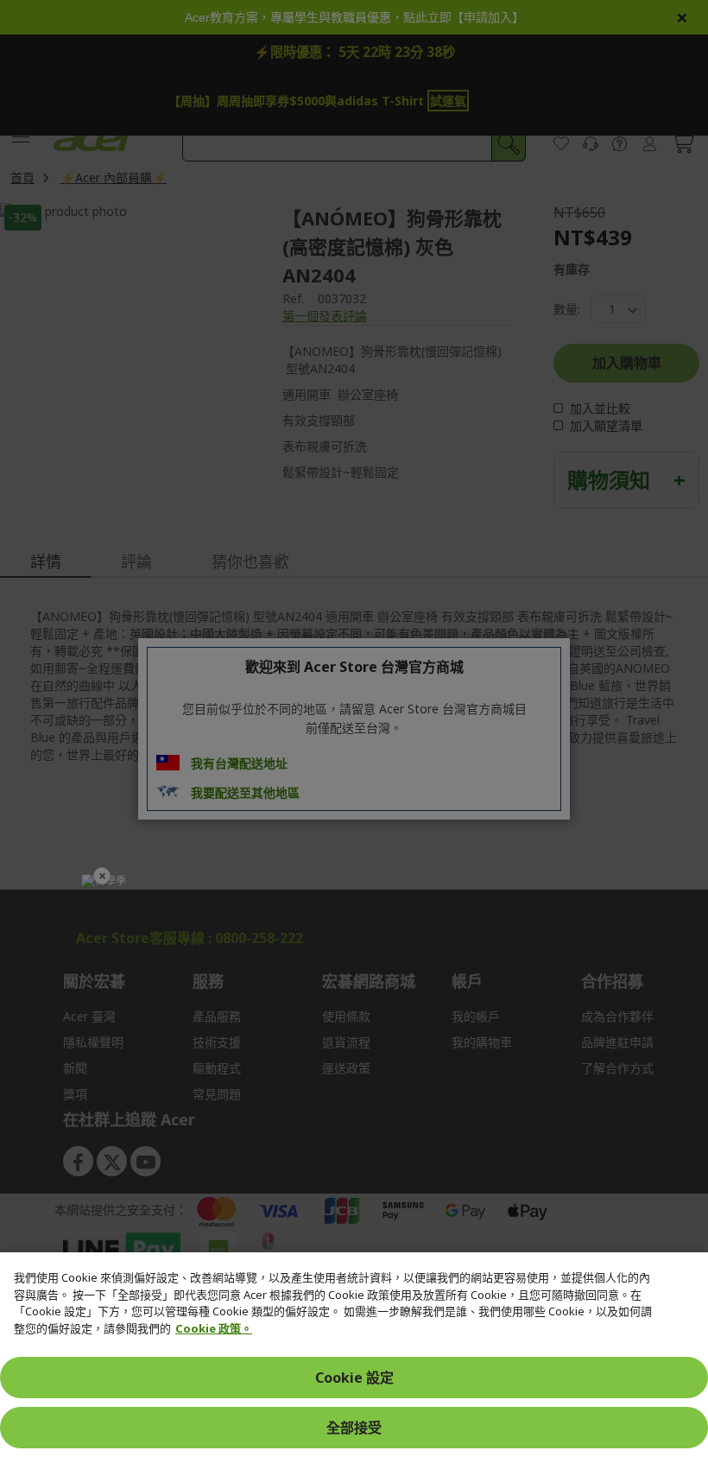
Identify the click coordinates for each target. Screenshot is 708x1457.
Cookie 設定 (354, 1377)
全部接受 (354, 1427)
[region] (354, 1354)
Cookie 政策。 (213, 1328)
